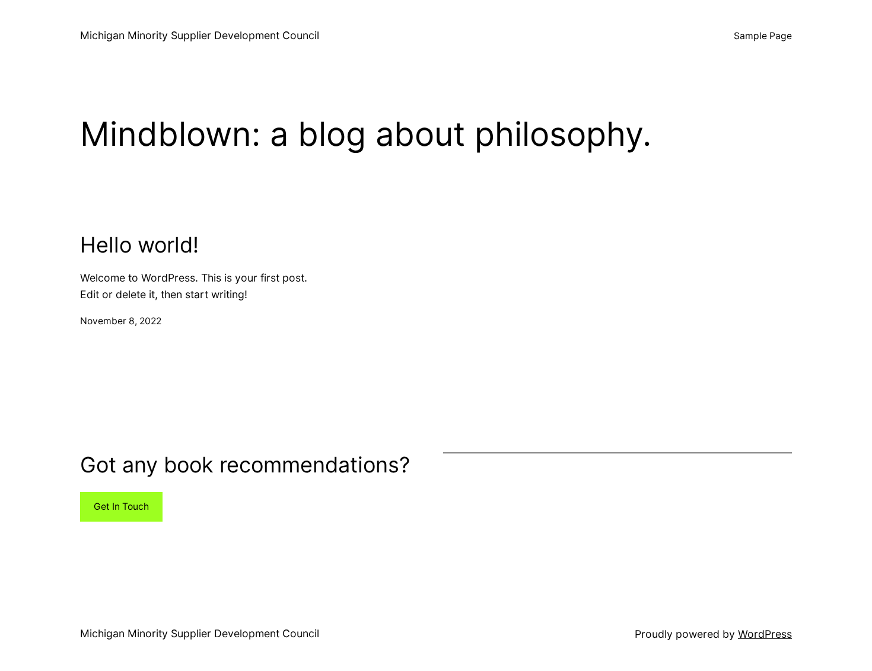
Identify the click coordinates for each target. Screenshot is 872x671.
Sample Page (763, 35)
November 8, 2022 (120, 321)
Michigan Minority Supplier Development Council (199, 35)
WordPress (765, 634)
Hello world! (139, 245)
